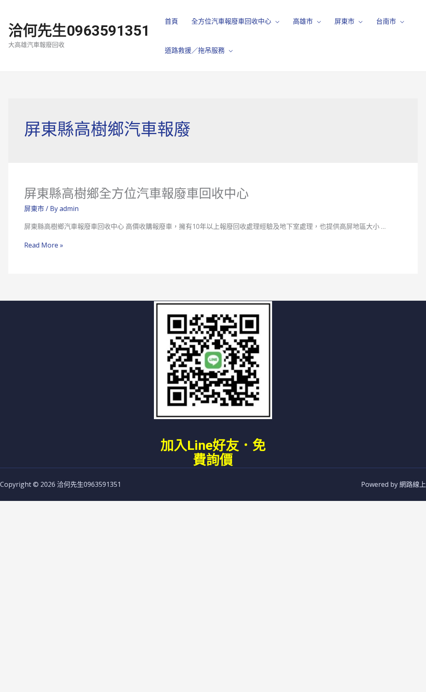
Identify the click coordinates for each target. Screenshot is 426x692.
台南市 (386, 21)
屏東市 (344, 21)
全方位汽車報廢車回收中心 (231, 21)
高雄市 (303, 21)
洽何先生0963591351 (79, 30)
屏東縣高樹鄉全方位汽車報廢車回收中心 (136, 193)
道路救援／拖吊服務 (195, 50)
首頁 (171, 21)
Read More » (43, 245)
